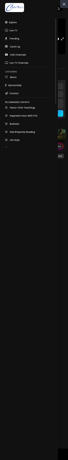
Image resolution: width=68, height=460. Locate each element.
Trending (14, 38)
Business (14, 123)
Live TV (13, 30)
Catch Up (14, 46)
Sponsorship (15, 85)
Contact (14, 93)
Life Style (14, 140)
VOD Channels (17, 54)
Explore (13, 22)
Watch (58, 146)
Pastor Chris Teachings (22, 107)
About (13, 77)
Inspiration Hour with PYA (23, 115)
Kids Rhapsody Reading (22, 132)
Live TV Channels (19, 62)
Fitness (58, 156)
